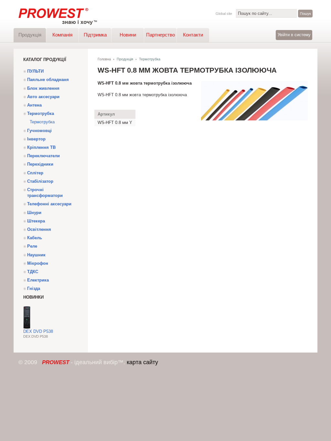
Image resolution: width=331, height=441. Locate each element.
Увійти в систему (294, 34)
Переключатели (43, 155)
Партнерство (160, 34)
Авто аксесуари (43, 96)
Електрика (38, 280)
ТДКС (32, 271)
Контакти (193, 34)
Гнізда (33, 288)
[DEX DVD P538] (26, 327)
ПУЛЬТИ (35, 71)
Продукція (29, 34)
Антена (34, 105)
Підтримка (95, 34)
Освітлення (39, 229)
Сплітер (35, 172)
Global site (224, 13)
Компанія (62, 34)
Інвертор (36, 139)
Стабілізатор (40, 181)
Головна (104, 59)
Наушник (36, 254)
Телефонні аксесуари (49, 203)
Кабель (34, 237)
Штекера (36, 221)
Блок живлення (43, 88)
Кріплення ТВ (41, 147)
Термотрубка (40, 113)
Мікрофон (37, 263)
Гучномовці (39, 130)
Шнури (34, 212)
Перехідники (40, 164)
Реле (32, 246)
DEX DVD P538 (38, 331)
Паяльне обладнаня (48, 79)
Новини (128, 34)
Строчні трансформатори (45, 192)
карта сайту (142, 362)
